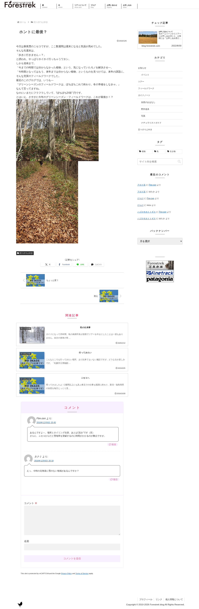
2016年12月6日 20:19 (43, 461)
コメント (30, 503)
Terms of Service (82, 573)
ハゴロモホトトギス (146, 212)
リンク (159, 599)
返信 (114, 444)
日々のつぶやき (26, 253)
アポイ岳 (141, 185)
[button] (179, 161)
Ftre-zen (152, 185)
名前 (26, 541)
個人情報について (174, 599)
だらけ (140, 198)
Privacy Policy (66, 573)
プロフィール (145, 599)
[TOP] (20, 6)
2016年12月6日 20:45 (46, 422)
